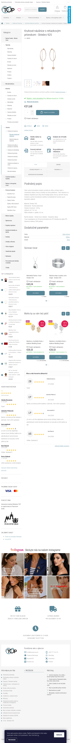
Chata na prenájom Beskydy (13, 536)
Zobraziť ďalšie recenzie (62, 446)
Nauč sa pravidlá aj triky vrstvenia (57, 688)
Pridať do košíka (49, 112)
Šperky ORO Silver (11, 207)
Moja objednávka (7, 718)
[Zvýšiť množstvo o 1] (32, 111)
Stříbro (68, 237)
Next (68, 248)
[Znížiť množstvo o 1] (32, 114)
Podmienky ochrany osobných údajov (24, 2)
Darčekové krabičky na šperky (11, 231)
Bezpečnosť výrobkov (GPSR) (10, 715)
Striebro (9, 75)
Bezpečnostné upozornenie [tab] (35, 174)
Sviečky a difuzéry (10, 241)
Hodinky (8, 237)
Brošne (9, 62)
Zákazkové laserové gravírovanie (11, 713)
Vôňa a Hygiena (10, 246)
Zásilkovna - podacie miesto (10, 696)
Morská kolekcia (10, 84)
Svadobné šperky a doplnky (10, 177)
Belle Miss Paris (11, 210)
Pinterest (50, 661)
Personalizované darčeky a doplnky (12, 262)
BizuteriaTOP (30, 658)
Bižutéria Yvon (11, 193)
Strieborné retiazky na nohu (13, 164)
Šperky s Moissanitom (13, 203)
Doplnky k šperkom (10, 225)
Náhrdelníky (10, 48)
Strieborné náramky (13, 156)
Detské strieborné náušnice (13, 140)
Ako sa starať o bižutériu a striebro (12, 710)
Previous (63, 248)
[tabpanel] (35, 275)
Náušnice (9, 68)
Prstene (9, 72)
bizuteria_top (30, 661)
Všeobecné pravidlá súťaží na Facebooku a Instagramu (10, 701)
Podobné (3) (57, 169)
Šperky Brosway (11, 197)
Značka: (28, 130)
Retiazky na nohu (11, 65)
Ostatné (9, 78)
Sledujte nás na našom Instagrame (42, 550)
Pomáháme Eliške (7, 690)
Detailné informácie (60, 92)
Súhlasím (59, 735)
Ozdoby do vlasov (12, 58)
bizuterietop (51, 658)
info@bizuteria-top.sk (32, 652)
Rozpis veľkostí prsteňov (9, 688)
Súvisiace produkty (35, 169)
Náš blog (5, 698)
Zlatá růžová (66, 234)
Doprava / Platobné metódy (43, 2)
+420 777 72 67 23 (53, 652)
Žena (68, 240)
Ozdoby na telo (11, 99)
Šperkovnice (9, 220)
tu (38, 735)
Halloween (8, 256)
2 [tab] (47, 300)
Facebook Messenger (32, 655)
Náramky (9, 52)
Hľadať (42, 9)
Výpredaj (8, 45)
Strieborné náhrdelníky (13, 150)
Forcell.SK (8, 539)
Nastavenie (12, 740)
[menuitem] (7, 18)
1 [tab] (46, 300)
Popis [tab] (35, 164)
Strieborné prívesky (12, 153)
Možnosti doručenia (32, 102)
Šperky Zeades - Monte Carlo (11, 39)
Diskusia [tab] (58, 164)
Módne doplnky (9, 216)
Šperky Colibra (11, 200)
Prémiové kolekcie (10, 190)
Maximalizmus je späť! (54, 690)
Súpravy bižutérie (11, 55)
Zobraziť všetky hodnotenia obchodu (9, 469)
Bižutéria (8, 88)
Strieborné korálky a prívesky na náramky (13, 145)
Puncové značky (7, 705)
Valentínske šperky (10, 251)
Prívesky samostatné (12, 122)
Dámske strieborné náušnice (14, 135)
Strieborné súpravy (12, 168)
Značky (7, 267)
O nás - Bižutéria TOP (8, 720)
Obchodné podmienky (6, 2)
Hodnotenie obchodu (8, 707)
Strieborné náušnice (13, 131)
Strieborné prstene (12, 160)
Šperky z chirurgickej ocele (11, 184)
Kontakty (5, 693)
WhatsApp (51, 655)
